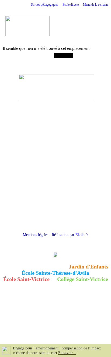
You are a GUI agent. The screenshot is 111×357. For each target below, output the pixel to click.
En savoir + (67, 353)
